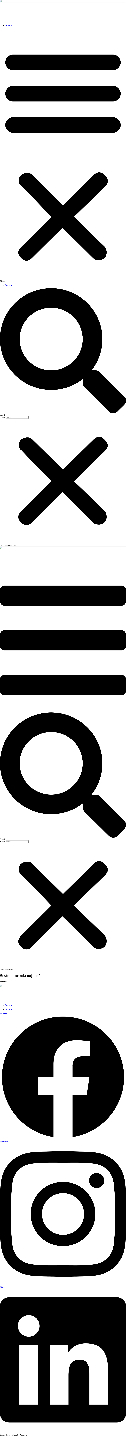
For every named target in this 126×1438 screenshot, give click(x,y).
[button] (63, 155)
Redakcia (8, 25)
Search (2, 417)
